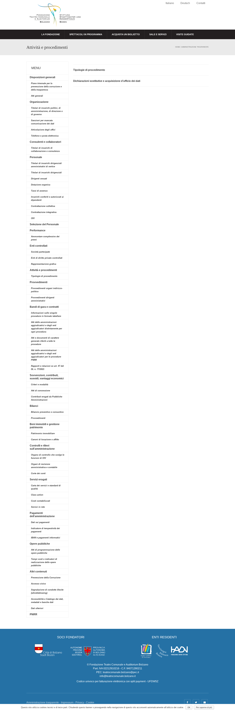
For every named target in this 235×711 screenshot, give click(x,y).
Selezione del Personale (44, 224)
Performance (37, 230)
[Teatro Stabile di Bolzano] (146, 650)
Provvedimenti (38, 282)
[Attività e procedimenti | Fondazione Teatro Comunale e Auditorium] (55, 17)
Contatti (200, 3)
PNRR (33, 614)
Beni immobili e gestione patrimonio (44, 426)
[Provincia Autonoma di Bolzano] (87, 649)
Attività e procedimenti (43, 270)
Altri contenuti (38, 571)
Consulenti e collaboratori (45, 142)
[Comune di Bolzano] (48, 649)
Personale (36, 157)
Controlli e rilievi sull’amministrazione (42, 447)
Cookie (90, 702)
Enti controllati (38, 245)
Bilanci (34, 406)
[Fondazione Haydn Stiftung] (179, 650)
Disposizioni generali (42, 77)
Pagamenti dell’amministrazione (42, 515)
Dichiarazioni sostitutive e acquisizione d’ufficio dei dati (106, 81)
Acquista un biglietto (126, 34)
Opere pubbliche (40, 543)
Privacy (79, 702)
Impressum (67, 702)
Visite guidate (185, 34)
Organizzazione (39, 102)
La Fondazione (50, 34)
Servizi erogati (38, 479)
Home (177, 47)
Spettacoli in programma (85, 34)
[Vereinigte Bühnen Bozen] (162, 650)
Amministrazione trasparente (195, 47)
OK (189, 707)
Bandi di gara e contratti (44, 306)
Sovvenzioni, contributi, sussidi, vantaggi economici (47, 377)
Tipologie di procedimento (89, 70)
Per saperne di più (204, 707)
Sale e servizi (158, 34)
